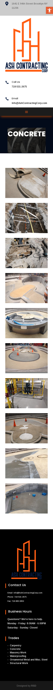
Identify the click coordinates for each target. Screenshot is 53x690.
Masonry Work (18, 652)
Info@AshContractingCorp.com (28, 593)
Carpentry (15, 645)
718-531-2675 (19, 86)
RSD (33, 685)
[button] (49, 10)
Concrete (15, 649)
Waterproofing (18, 656)
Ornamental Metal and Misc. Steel (28, 659)
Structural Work (19, 663)
